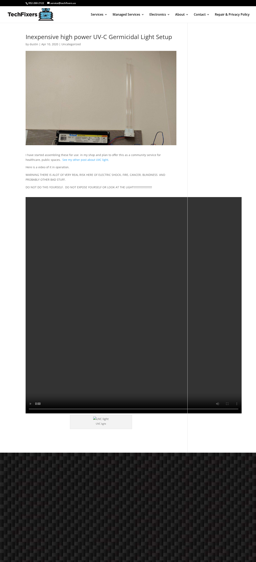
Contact (200, 15)
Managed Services (126, 15)
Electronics (157, 15)
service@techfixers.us (167, 515)
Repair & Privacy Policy (232, 15)
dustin (34, 44)
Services (97, 15)
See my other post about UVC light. (86, 160)
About (180, 15)
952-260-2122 (36, 3)
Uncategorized (71, 44)
